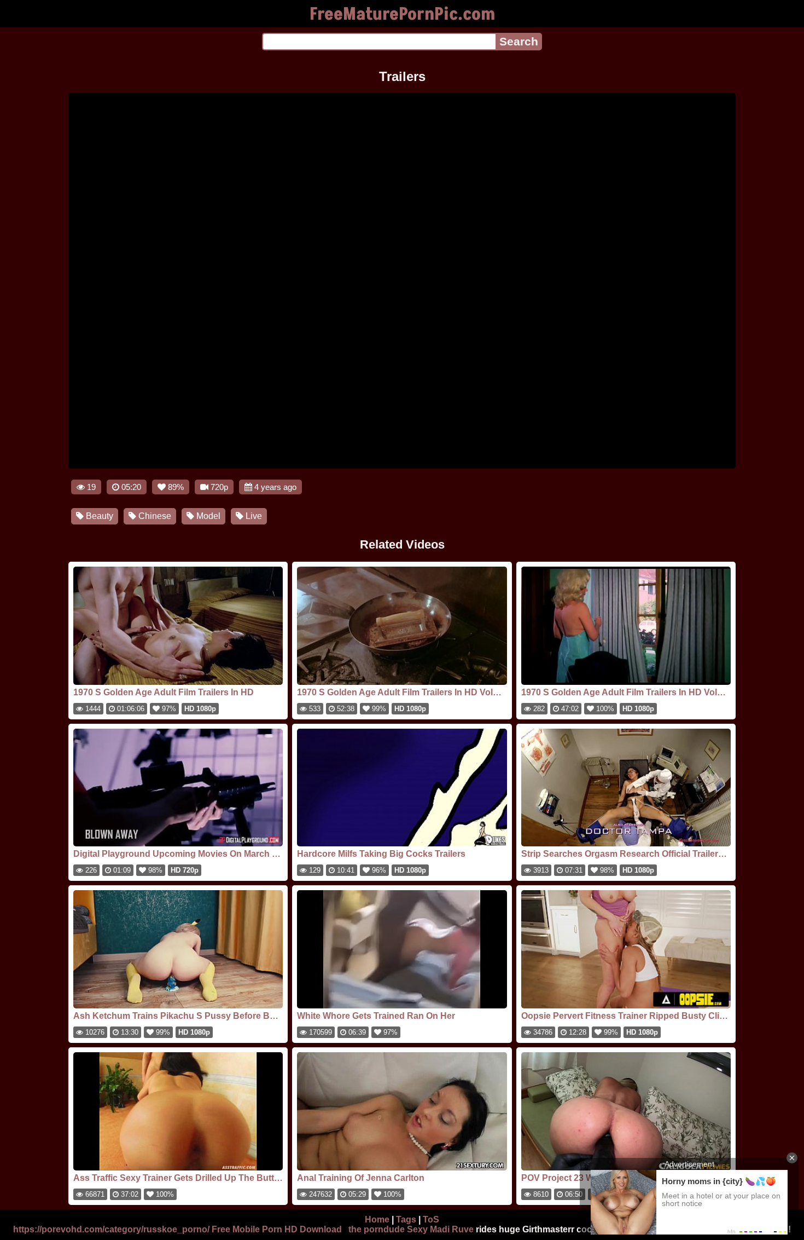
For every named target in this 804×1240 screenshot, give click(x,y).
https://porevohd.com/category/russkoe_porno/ (111, 1229)
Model (207, 516)
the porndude (376, 1229)
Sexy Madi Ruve (440, 1229)
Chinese (153, 516)
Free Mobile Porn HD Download (277, 1229)
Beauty (98, 516)
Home (377, 1219)
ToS (431, 1219)
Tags (406, 1219)
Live (252, 516)
